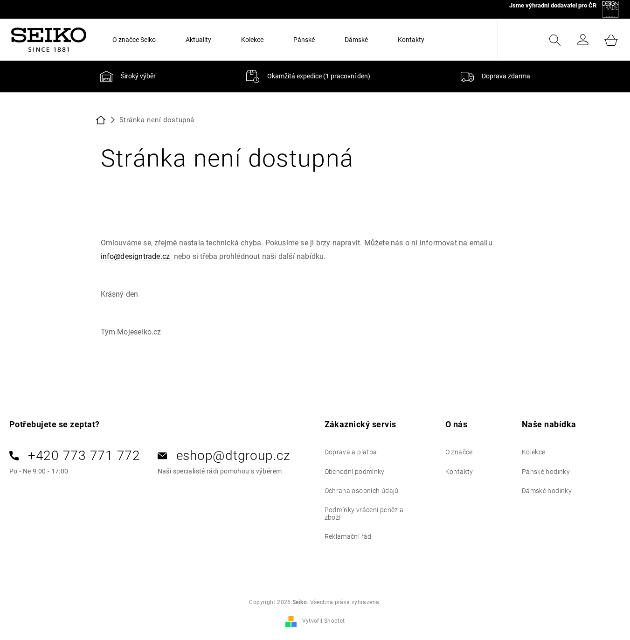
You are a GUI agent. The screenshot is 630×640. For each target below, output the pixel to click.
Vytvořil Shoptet (323, 621)
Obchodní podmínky (355, 471)
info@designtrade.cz (136, 256)
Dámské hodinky (547, 490)
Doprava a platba (351, 452)
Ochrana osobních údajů (362, 490)
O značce (459, 452)
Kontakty (459, 471)
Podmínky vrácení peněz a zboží (364, 513)
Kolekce (534, 452)
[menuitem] (134, 40)
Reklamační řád (348, 536)
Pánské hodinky (546, 471)
